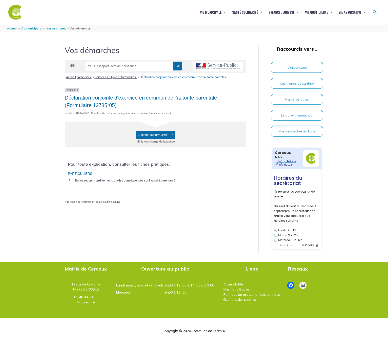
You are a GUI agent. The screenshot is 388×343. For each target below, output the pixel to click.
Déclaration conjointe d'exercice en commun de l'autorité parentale (183, 77)
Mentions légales (236, 289)
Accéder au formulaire (154, 134)
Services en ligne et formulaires (116, 77)
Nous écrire (86, 302)
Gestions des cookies (239, 299)
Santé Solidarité (245, 12)
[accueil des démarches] (72, 65)
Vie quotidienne (316, 12)
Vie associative (350, 12)
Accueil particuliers (79, 77)
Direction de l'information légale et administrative (93, 201)
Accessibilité (233, 284)
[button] (374, 12)
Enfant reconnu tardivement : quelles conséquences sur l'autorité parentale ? (125, 180)
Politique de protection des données (251, 294)
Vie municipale (211, 12)
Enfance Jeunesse (282, 12)
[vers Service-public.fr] (218, 66)
